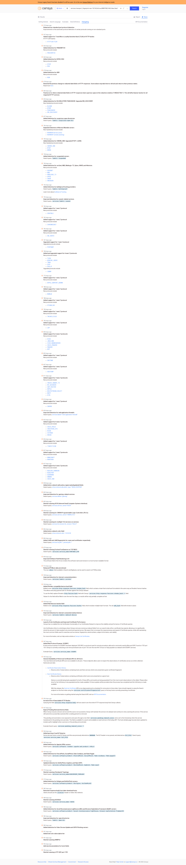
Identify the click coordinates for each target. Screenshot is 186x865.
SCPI (48, 264)
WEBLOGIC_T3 (51, 174)
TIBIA (49, 262)
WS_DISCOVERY (52, 112)
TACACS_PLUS (52, 316)
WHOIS (49, 435)
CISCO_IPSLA (51, 427)
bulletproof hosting (60, 192)
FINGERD (50, 347)
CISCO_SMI (50, 479)
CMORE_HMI (51, 146)
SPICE (49, 176)
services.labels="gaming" (59, 496)
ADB (48, 77)
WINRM (49, 477)
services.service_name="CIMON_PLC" (63, 515)
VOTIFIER (50, 433)
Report (138, 17)
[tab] (41, 17)
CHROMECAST (51, 224)
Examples (65, 22)
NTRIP (49, 108)
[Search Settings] (67, 8)
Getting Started (43, 22)
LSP (48, 328)
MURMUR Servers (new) (54, 132)
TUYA (49, 258)
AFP (48, 349)
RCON (49, 431)
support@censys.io (131, 862)
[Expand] (123, 8)
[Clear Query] (121, 8)
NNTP (49, 393)
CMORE (49, 406)
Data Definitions (75, 22)
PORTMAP (50, 247)
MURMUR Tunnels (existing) (55, 135)
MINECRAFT (51, 457)
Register (145, 7)
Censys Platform (88, 2)
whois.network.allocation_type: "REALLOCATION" (67, 487)
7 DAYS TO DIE (51, 446)
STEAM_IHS (51, 305)
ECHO (49, 339)
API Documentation (141, 22)
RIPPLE (49, 389)
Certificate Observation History (56, 668)
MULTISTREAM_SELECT (54, 391)
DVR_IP (49, 266)
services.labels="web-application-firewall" (65, 414)
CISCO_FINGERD (52, 345)
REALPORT (50, 473)
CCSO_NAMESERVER (53, 343)
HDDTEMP (50, 371)
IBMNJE (49, 294)
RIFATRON (50, 459)
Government (72, 862)
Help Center (120, 862)
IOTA (48, 395)
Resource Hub (42, 862)
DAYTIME (50, 360)
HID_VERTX (50, 236)
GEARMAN (50, 475)
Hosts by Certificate (70, 688)
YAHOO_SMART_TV (53, 383)
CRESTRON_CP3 (52, 429)
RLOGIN (49, 106)
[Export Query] (127, 8)
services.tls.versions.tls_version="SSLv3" (64, 524)
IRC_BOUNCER (51, 385)
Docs (145, 17)
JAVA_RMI (50, 341)
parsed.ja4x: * (68, 542)
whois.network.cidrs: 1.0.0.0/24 (61, 533)
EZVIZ (49, 64)
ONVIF (49, 178)
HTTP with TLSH (52, 41)
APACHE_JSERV (52, 260)
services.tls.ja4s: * (57, 542)
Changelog (85, 22)
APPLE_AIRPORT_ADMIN (55, 283)
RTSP (49, 148)
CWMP (49, 271)
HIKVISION (50, 180)
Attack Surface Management (57, 862)
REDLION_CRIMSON (53, 471)
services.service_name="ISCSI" (61, 505)
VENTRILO (50, 213)
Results (42, 17)
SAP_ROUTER (51, 387)
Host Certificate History (54, 674)
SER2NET (50, 170)
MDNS (49, 150)
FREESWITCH (51, 53)
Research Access (83, 862)
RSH (48, 66)
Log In (143, 9)
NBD (48, 172)
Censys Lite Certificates (82, 636)
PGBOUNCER (51, 110)
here (51, 85)
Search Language (55, 22)
